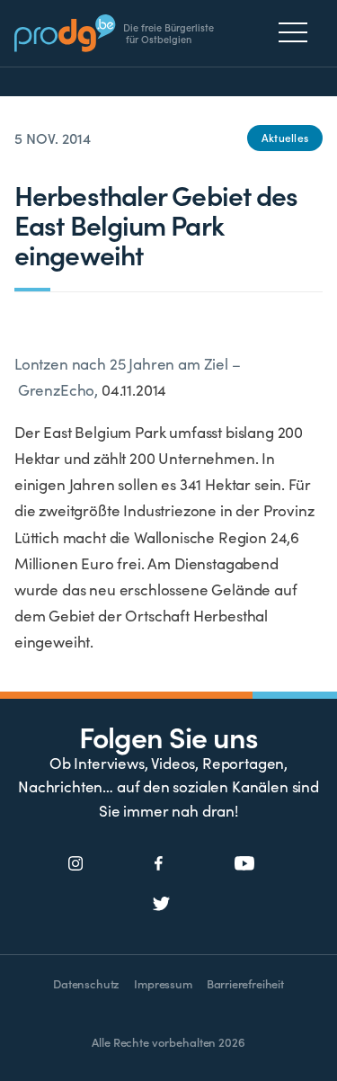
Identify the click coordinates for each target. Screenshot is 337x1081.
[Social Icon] (76, 864)
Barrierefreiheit (245, 983)
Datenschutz (86, 983)
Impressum (162, 983)
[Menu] (298, 32)
